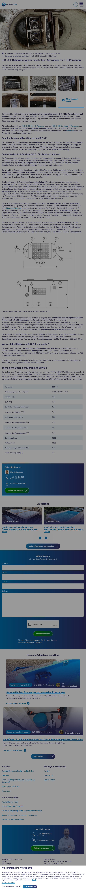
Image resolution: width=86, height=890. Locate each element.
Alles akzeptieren (30, 886)
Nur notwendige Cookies (11, 886)
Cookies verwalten (8, 883)
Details (34, 880)
